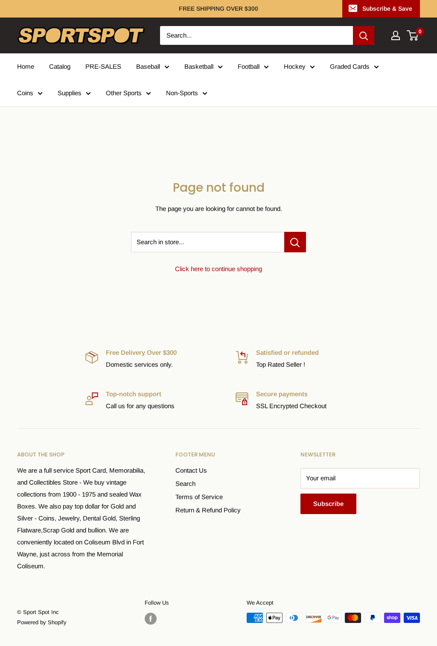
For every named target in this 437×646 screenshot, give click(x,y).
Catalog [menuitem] (59, 66)
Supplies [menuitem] (70, 92)
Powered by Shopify (42, 622)
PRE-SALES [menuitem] (103, 66)
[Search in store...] (295, 242)
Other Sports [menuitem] (124, 92)
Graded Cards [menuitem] (350, 66)
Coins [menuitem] (25, 92)
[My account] (395, 35)
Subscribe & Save (387, 8)
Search (185, 483)
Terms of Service (199, 496)
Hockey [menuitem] (295, 66)
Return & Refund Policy (208, 510)
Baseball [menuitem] (148, 66)
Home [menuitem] (25, 66)
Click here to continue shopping (218, 268)
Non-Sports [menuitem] (182, 92)
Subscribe (328, 503)
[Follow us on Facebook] (151, 619)
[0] (413, 35)
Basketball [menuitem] (198, 66)
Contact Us (191, 470)
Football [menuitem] (248, 66)
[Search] (363, 35)
